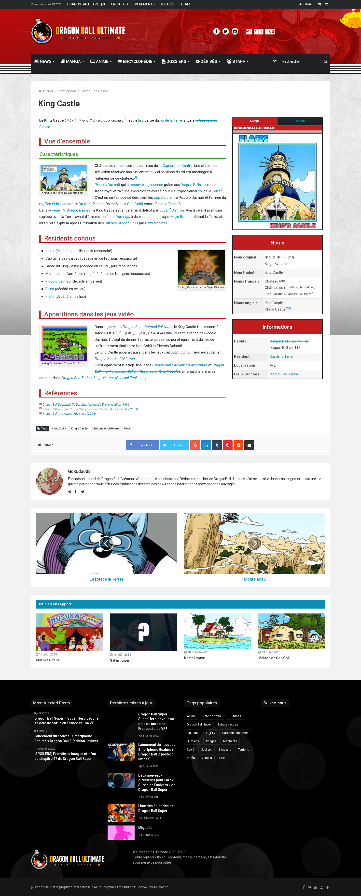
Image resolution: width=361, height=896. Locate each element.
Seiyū (190, 749)
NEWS (45, 61)
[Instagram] (321, 887)
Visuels (207, 758)
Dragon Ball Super (199, 724)
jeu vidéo (115, 327)
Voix (222, 758)
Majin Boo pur (182, 216)
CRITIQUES (119, 4)
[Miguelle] (121, 832)
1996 (126, 404)
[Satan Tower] (143, 632)
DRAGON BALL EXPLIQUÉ (86, 4)
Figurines (193, 733)
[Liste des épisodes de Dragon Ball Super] (121, 813)
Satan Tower (120, 660)
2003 (133, 409)
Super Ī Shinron (171, 210)
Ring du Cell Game (284, 374)
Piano (50, 296)
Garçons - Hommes (235, 733)
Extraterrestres (228, 724)
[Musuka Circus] (69, 632)
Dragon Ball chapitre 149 (289, 341)
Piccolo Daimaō (107, 185)
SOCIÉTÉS (168, 4)
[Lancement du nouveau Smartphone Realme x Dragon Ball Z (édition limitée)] (121, 751)
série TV (59, 210)
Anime (102, 61)
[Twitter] (310, 887)
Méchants (230, 741)
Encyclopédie (137, 61)
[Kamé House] (217, 631)
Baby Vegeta (155, 223)
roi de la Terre (171, 120)
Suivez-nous (275, 702)
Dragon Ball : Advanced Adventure (179, 365)
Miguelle (145, 828)
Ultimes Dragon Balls (121, 223)
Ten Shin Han (55, 204)
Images (211, 741)
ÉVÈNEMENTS (144, 4)
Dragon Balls (191, 185)
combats (161, 197)
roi (116, 165)
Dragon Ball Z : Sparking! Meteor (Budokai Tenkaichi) (104, 378)
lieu (141, 120)
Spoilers (206, 749)
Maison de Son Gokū (275, 658)
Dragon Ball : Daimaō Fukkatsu (147, 327)
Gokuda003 (79, 471)
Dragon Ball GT (79, 210)
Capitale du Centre (177, 165)
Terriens (243, 749)
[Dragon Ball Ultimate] (78, 31)
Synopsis (225, 749)
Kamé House (194, 658)
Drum (83, 204)
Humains (193, 741)
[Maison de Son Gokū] (291, 631)
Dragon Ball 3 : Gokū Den (115, 358)
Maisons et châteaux (105, 428)
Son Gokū (135, 204)
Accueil (48, 91)
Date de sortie (212, 716)
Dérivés (208, 61)
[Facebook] (304, 887)
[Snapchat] (327, 887)
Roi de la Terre (281, 356)
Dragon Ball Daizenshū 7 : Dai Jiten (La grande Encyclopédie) (81, 404)
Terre (216, 191)
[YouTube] (316, 887)
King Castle (59, 428)
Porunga (122, 216)
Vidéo (191, 758)
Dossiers (176, 61)
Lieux (84, 91)
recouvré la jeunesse (146, 185)
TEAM (185, 4)
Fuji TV (210, 733)
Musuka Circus (48, 660)
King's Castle (79, 428)
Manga (73, 61)
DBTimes (235, 716)
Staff (238, 61)
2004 (91, 413)
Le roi (50, 251)
